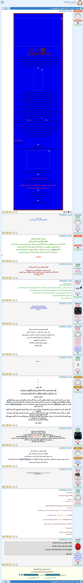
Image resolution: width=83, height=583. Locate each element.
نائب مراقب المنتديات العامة (78, 20)
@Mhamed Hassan (16, 404)
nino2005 (78, 539)
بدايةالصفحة (5, 582)
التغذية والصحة (72, 3)
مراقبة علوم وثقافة (78, 387)
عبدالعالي (78, 448)
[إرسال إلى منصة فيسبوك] (69, 212)
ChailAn (78, 490)
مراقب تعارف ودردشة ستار (78, 457)
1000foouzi (78, 303)
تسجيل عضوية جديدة (50, 577)
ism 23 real (78, 215)
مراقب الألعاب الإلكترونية (78, 458)
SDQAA (78, 357)
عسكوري (78, 236)
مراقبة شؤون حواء (78, 386)
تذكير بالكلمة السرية (33, 577)
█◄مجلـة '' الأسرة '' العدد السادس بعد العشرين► (65, 8)
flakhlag (78, 264)
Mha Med (78, 11)
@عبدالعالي (57, 404)
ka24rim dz (78, 281)
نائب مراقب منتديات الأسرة (78, 245)
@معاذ (9, 402)
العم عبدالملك (78, 469)
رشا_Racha (78, 377)
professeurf (78, 326)
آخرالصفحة (5, 8)
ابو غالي (78, 428)
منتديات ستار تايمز (70, 1)
